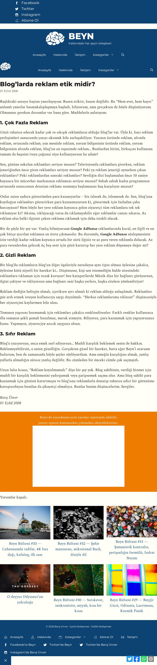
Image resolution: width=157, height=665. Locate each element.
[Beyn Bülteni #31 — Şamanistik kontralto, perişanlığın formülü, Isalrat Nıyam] (132, 522)
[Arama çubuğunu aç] (123, 55)
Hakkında (60, 55)
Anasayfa (39, 55)
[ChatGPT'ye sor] (151, 659)
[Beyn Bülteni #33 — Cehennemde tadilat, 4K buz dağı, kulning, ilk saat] (25, 523)
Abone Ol (29, 20)
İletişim (80, 55)
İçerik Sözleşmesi (79, 626)
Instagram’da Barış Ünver (27, 652)
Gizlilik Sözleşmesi (101, 626)
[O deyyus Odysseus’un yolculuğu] (25, 579)
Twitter (27, 8)
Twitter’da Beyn (60, 644)
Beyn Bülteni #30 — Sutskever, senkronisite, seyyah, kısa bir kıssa (78, 605)
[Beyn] (5, 67)
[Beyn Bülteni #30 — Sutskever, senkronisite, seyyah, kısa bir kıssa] (78, 581)
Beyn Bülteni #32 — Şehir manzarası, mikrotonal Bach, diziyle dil (78, 549)
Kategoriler (101, 55)
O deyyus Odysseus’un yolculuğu (25, 599)
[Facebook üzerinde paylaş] (137, 659)
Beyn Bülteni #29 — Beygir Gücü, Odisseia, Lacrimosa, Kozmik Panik (132, 605)
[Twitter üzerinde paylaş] (130, 659)
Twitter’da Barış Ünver (101, 644)
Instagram (30, 14)
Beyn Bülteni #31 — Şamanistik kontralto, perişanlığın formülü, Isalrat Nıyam (132, 550)
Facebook (29, 2)
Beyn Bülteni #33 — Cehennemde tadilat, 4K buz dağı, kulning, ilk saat (25, 549)
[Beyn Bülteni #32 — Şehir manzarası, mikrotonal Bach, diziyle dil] (78, 523)
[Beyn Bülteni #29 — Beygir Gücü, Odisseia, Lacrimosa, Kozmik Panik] (132, 581)
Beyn (81, 36)
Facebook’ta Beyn (22, 644)
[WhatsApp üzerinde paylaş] (144, 659)
